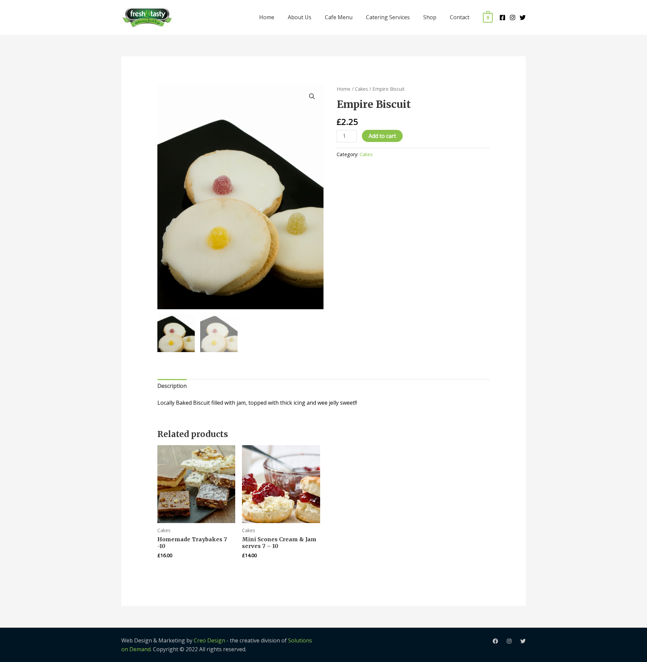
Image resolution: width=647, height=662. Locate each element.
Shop (429, 17)
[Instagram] (513, 18)
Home (266, 17)
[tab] (172, 386)
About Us (299, 17)
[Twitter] (523, 18)
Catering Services (388, 17)
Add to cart (382, 136)
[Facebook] (502, 18)
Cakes (361, 88)
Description (172, 386)
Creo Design (209, 640)
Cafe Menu (338, 17)
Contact (459, 17)
